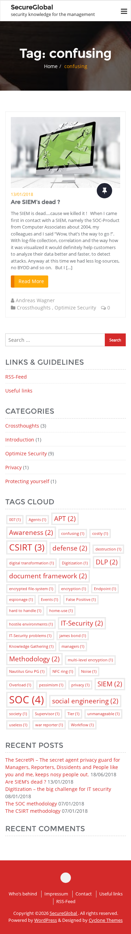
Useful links (18, 390)
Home (51, 66)
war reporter (49, 724)
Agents (37, 519)
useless (18, 724)
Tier (73, 713)
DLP (107, 562)
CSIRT (26, 547)
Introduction (19, 439)
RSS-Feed (16, 376)
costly (100, 533)
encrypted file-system (31, 588)
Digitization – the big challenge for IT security (58, 789)
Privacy (13, 467)
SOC (26, 699)
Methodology (34, 658)
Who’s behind (23, 894)
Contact (83, 894)
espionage (21, 599)
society (18, 713)
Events (49, 599)
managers (72, 646)
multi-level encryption (90, 660)
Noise (88, 671)
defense (69, 548)
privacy (80, 685)
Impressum (56, 894)
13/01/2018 (22, 194)
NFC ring (62, 671)
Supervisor (47, 713)
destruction (108, 549)
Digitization (75, 563)
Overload (20, 685)
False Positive (81, 599)
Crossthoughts (34, 307)
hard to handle (25, 610)
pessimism (51, 685)
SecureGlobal (64, 913)
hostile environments (31, 624)
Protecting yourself (27, 481)
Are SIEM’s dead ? (35, 202)
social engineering (85, 700)
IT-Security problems (30, 635)
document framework (48, 575)
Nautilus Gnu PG (26, 671)
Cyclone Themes (106, 920)
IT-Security (82, 623)
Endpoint (105, 588)
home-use (61, 610)
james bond (72, 635)
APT (65, 518)
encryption (73, 588)
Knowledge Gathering (31, 646)
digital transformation (31, 563)
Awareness (31, 532)
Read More (31, 281)
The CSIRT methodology (32, 811)
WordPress (45, 920)
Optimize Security (75, 307)
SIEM (109, 683)
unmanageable (103, 713)
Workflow (82, 724)
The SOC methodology (31, 803)
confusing (72, 533)
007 (15, 519)
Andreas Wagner (35, 300)
